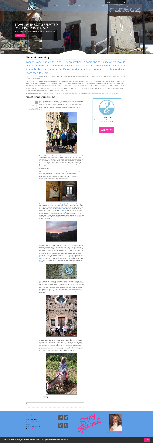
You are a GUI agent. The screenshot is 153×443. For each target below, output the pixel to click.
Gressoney (48, 93)
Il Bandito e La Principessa (59, 156)
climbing (71, 101)
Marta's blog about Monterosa (115, 432)
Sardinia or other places (101, 93)
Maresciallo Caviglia (59, 204)
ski (79, 93)
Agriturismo (42, 258)
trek (76, 93)
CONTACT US (107, 129)
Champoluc (42, 93)
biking (77, 101)
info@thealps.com (34, 429)
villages (62, 93)
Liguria (30, 403)
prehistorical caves (60, 208)
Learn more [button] (64, 440)
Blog (37, 106)
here (68, 205)
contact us (116, 93)
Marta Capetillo (34, 109)
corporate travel (35, 403)
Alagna (54, 93)
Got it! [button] (147, 440)
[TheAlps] (32, 5)
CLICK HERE (20, 35)
